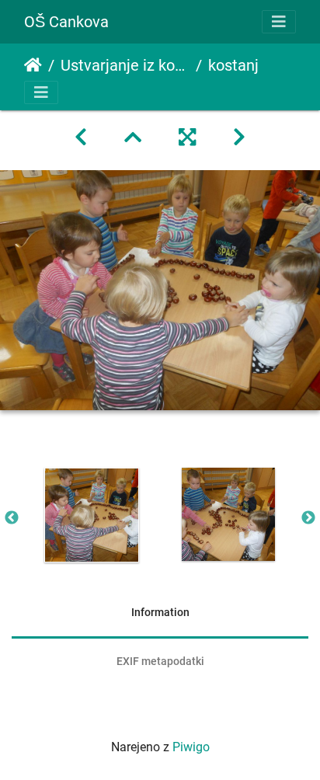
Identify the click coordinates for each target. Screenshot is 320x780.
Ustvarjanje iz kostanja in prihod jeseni (125, 65)
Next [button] (308, 518)
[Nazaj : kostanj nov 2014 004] (81, 137)
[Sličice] (133, 137)
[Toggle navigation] (279, 21)
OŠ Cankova (66, 21)
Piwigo (191, 747)
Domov (33, 65)
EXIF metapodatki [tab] (160, 661)
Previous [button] (11, 518)
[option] (91, 515)
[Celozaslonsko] (187, 137)
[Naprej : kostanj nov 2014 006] (239, 137)
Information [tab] (160, 612)
